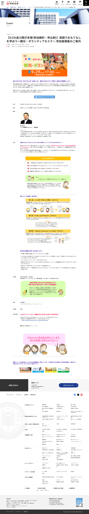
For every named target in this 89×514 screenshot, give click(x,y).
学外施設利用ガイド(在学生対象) (48, 449)
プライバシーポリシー (10, 511)
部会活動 (72, 471)
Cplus (38, 490)
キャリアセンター (45, 463)
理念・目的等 (73, 404)
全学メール (47, 490)
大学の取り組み (59, 408)
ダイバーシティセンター (46, 455)
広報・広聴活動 (45, 411)
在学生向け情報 (41, 488)
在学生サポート (45, 448)
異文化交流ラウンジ (60, 439)
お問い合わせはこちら (68, 385)
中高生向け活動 (45, 481)
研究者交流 (44, 444)
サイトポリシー (19, 511)
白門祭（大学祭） (45, 459)
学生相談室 (58, 455)
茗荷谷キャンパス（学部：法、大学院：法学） (13, 504)
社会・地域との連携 (74, 479)
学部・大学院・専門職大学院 (32, 424)
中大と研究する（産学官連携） (61, 429)
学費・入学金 (44, 425)
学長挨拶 (58, 404)
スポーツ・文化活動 (30, 472)
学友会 (43, 473)
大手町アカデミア (45, 483)
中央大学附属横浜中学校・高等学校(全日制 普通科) (56, 504)
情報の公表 (58, 411)
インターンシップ (74, 463)
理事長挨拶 (44, 404)
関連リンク (58, 444)
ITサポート (58, 448)
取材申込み (26, 511)
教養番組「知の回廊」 (60, 481)
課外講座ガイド (59, 449)
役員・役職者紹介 (45, 406)
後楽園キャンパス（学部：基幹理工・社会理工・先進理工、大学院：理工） (17, 501)
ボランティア (58, 479)
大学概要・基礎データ (60, 406)
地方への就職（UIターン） (61, 463)
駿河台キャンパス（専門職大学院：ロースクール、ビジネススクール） (16, 505)
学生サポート (28, 448)
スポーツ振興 (44, 471)
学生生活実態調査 (59, 459)
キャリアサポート (29, 463)
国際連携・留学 (29, 435)
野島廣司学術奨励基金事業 (75, 457)
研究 (26, 429)
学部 (43, 423)
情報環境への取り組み (75, 408)
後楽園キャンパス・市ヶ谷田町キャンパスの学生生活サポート (62, 453)
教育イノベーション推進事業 (76, 419)
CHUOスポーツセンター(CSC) (61, 471)
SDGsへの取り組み (59, 476)
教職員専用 (72, 488)
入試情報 (27, 488)
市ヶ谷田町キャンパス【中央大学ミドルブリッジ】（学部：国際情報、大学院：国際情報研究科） (20, 503)
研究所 (43, 431)
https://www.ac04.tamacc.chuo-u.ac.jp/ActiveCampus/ (35, 320)
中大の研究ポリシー (60, 431)
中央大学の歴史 (73, 406)
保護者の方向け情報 (58, 488)
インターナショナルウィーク (76, 441)
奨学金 (57, 457)
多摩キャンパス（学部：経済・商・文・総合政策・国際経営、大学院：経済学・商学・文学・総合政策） (21, 500)
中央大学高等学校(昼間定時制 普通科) (54, 500)
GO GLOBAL (73, 434)
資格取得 (43, 464)
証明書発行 (44, 457)
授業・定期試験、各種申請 (75, 455)
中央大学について (29, 405)
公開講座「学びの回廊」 (75, 481)
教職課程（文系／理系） (46, 467)
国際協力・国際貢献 (60, 441)
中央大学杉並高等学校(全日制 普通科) (54, 501)
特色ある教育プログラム (31, 416)
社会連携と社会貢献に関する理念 (48, 476)
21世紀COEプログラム (60, 419)
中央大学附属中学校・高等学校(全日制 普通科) (56, 503)
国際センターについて (46, 434)
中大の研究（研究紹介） (46, 429)
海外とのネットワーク (75, 439)
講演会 (43, 479)
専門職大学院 (73, 423)
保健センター (73, 452)
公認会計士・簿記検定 (75, 464)
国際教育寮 (44, 439)
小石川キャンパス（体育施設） (11, 507)
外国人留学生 (73, 436)
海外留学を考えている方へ (61, 434)
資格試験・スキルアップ (60, 436)
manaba (41, 490)
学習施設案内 (73, 448)
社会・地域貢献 (29, 477)
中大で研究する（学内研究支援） (77, 429)
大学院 (57, 423)
